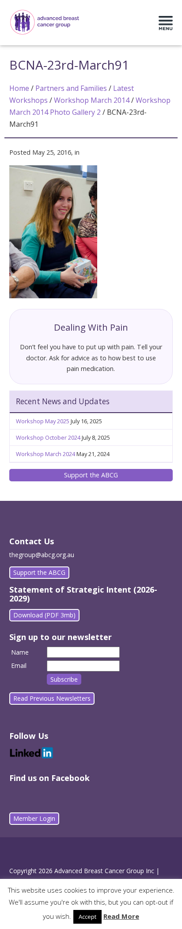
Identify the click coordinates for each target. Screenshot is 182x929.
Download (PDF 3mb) (44, 615)
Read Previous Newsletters (52, 698)
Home (19, 88)
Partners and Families (71, 88)
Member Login (34, 818)
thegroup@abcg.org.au (41, 554)
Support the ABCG (91, 475)
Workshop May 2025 (42, 421)
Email (19, 665)
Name (20, 652)
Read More (121, 916)
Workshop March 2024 (45, 454)
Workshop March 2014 (91, 100)
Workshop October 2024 (48, 437)
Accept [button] (87, 917)
